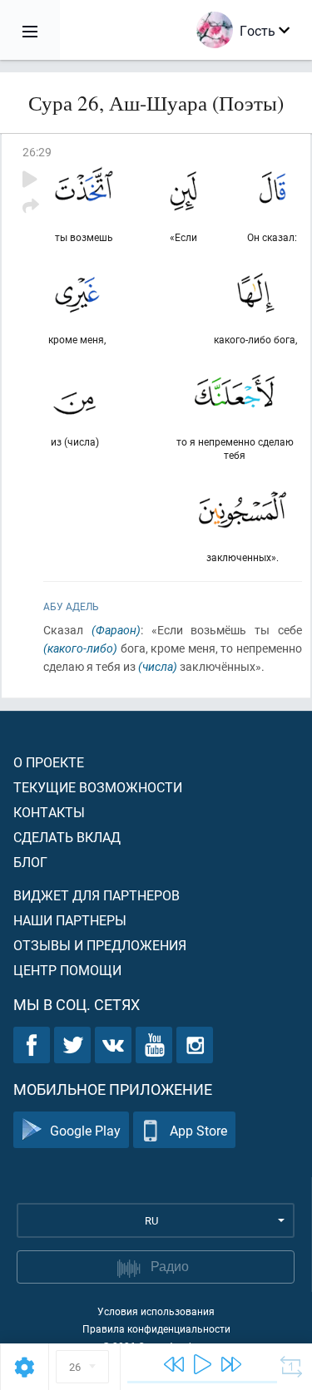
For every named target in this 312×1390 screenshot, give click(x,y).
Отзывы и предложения (99, 945)
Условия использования (156, 1311)
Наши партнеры (69, 920)
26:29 (37, 152)
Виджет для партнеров (96, 895)
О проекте (48, 762)
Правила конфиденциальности (156, 1328)
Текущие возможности (97, 787)
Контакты (49, 812)
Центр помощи (67, 969)
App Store (198, 1130)
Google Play (85, 1130)
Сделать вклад (67, 836)
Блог (30, 861)
